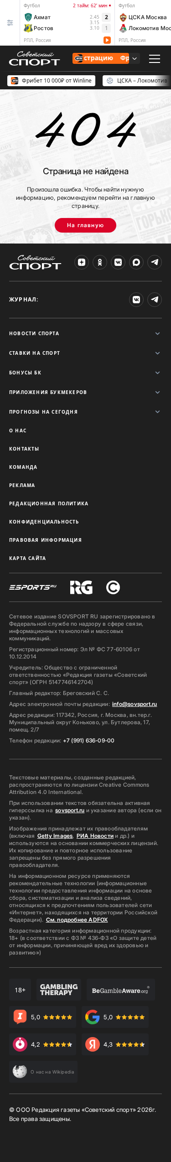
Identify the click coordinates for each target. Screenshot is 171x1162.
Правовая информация (45, 540)
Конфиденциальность (44, 522)
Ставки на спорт (34, 353)
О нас (17, 430)
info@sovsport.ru (134, 703)
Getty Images (55, 835)
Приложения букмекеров (48, 392)
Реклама (22, 485)
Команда (23, 467)
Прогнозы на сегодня (43, 412)
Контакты (24, 449)
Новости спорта (34, 333)
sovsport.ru (69, 810)
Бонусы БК (25, 372)
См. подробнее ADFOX (77, 919)
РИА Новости (95, 835)
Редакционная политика (48, 503)
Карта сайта (27, 558)
